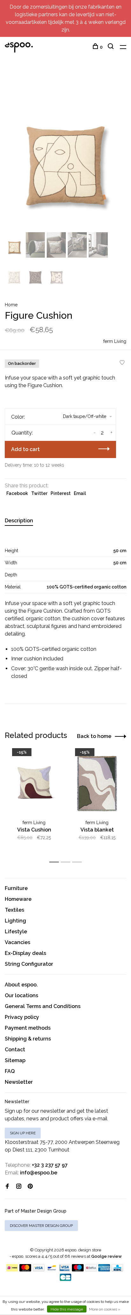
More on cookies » (104, 1309)
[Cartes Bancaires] (65, 1279)
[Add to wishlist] (122, 363)
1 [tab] (55, 862)
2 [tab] (67, 862)
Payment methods (28, 1028)
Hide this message (67, 1309)
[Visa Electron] (65, 1270)
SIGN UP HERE (23, 1133)
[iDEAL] (12, 1270)
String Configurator (29, 964)
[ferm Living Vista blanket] (97, 783)
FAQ (10, 1071)
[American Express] (104, 1270)
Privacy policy (22, 1017)
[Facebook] (7, 1187)
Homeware (18, 899)
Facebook (17, 493)
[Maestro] (78, 1270)
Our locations (21, 995)
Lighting (15, 921)
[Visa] (39, 1270)
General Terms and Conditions (42, 1006)
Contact (15, 1050)
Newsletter (19, 1082)
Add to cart (25, 449)
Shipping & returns (28, 1039)
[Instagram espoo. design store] (18, 1187)
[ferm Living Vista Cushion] (34, 783)
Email (80, 493)
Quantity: (22, 433)
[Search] (111, 47)
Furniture (16, 888)
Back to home (94, 736)
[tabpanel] (65, 150)
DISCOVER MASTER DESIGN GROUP (41, 1225)
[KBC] (117, 1270)
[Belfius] (91, 1270)
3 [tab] (78, 862)
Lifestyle (16, 932)
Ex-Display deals (25, 953)
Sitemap (15, 1060)
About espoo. (21, 985)
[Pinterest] (30, 1187)
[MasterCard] (25, 1270)
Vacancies (17, 942)
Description (19, 521)
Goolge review (106, 1256)
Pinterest (61, 493)
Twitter (39, 493)
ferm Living (114, 341)
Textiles (14, 910)
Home (11, 304)
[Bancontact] (52, 1270)
